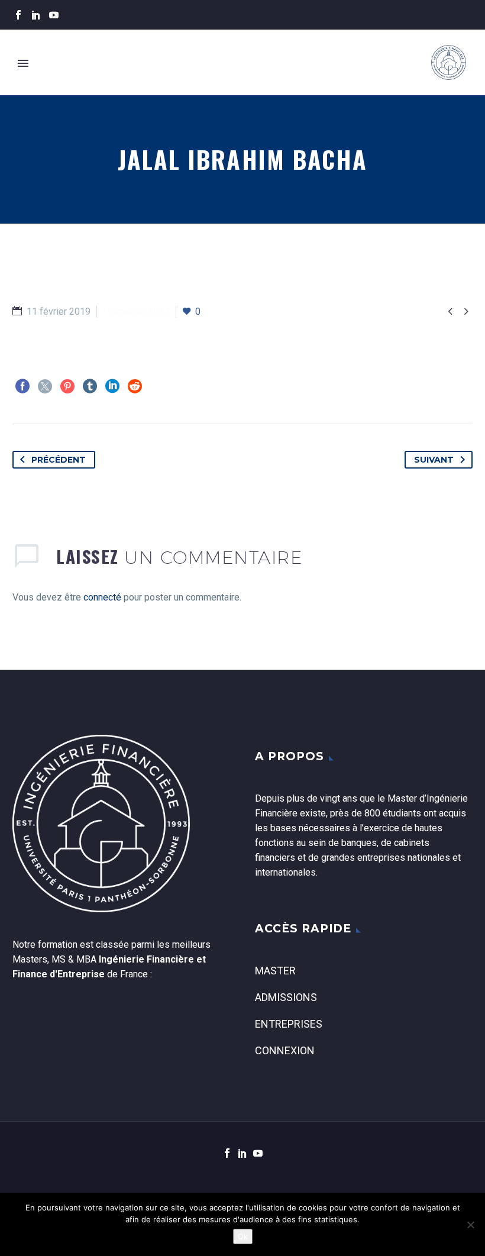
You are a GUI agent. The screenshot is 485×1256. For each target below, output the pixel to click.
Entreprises (288, 1024)
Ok (243, 1236)
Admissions (286, 997)
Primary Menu (23, 63)
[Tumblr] (90, 386)
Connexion (285, 1050)
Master (275, 970)
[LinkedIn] (36, 15)
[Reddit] (135, 386)
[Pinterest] (67, 386)
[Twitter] (45, 386)
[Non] (470, 1225)
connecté (102, 597)
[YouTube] (54, 15)
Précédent (58, 459)
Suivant (434, 459)
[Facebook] (18, 15)
